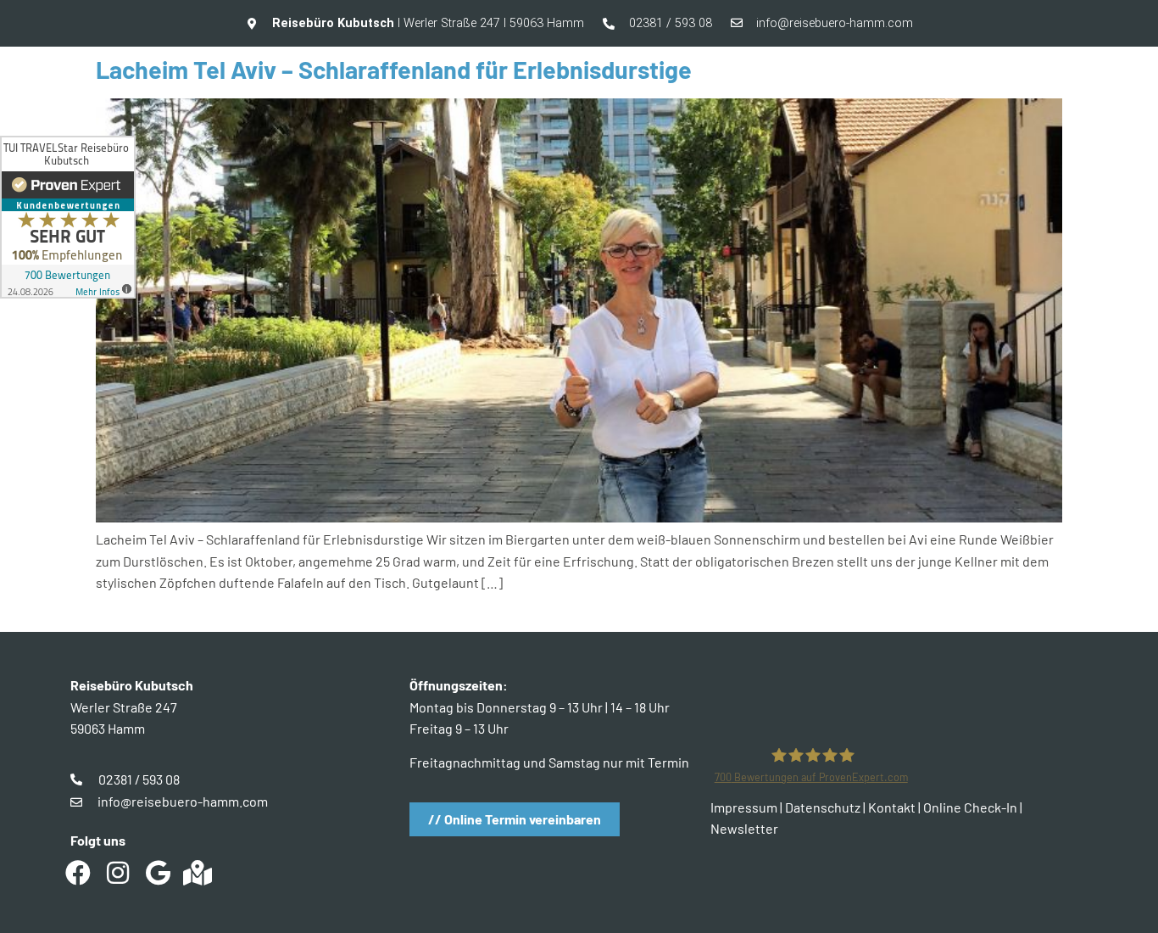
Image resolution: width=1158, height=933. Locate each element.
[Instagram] (118, 873)
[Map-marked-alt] (197, 873)
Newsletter (744, 828)
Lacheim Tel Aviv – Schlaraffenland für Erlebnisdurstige (394, 69)
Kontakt (892, 807)
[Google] (157, 873)
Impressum (743, 807)
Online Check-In (970, 807)
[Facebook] (78, 873)
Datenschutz (822, 807)
